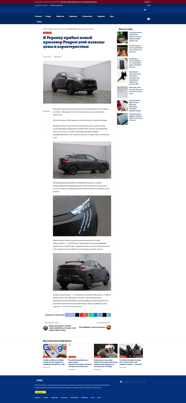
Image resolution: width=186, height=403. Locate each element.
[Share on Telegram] (76, 52)
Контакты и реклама (56, 5)
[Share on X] (48, 52)
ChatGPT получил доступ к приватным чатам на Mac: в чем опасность (135, 49)
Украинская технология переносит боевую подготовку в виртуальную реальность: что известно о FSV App (105, 363)
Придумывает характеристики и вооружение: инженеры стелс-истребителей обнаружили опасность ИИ (135, 78)
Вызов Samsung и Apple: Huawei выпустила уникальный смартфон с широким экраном (135, 106)
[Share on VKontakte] (73, 52)
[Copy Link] (84, 52)
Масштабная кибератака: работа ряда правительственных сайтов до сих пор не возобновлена (80, 363)
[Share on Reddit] (69, 52)
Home (44, 29)
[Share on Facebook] (44, 52)
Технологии (47, 33)
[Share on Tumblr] (66, 52)
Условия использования (89, 2)
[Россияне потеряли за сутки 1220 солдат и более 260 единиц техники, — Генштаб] (131, 351)
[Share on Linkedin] (62, 52)
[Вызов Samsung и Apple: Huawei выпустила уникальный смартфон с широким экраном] (122, 105)
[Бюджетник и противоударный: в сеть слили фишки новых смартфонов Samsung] (122, 63)
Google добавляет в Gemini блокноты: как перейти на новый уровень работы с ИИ (54, 362)
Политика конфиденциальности (70, 2)
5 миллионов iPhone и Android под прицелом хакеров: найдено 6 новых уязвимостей (135, 37)
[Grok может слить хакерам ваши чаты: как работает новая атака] (122, 92)
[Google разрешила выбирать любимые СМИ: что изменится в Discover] (122, 119)
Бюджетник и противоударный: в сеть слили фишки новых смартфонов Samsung (135, 63)
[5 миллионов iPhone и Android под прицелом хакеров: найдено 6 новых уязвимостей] (122, 37)
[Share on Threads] (80, 52)
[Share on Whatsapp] (58, 52)
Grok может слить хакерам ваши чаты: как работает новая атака (135, 90)
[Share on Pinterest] (55, 52)
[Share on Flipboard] (51, 52)
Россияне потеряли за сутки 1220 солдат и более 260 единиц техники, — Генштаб (130, 362)
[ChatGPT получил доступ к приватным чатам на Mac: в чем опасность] (122, 50)
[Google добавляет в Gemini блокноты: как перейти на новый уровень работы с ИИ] (55, 351)
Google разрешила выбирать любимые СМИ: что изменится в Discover (136, 117)
